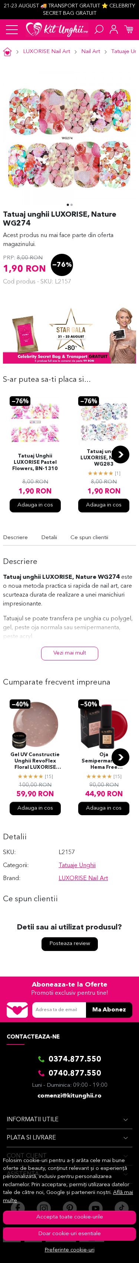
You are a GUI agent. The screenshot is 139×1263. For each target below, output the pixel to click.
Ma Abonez (109, 1010)
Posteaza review (69, 944)
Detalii (49, 538)
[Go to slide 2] (71, 205)
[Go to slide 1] (68, 205)
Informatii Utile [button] (33, 1120)
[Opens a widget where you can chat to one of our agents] (111, 1250)
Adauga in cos (35, 505)
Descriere (15, 538)
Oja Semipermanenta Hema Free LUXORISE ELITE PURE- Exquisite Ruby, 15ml (104, 761)
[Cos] (128, 29)
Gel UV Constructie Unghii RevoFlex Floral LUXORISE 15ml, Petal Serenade (35, 761)
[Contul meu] (113, 29)
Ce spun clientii (89, 538)
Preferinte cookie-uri (70, 1250)
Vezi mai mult (69, 653)
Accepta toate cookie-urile (69, 1217)
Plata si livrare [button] (31, 1138)
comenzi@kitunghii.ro (69, 1096)
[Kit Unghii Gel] (57, 29)
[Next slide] (120, 454)
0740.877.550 (75, 1073)
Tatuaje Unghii (77, 866)
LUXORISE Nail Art (46, 52)
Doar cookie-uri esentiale (69, 1234)
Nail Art (90, 52)
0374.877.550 (75, 1059)
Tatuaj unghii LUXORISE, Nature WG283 (104, 458)
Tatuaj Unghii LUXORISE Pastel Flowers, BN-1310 (35, 462)
